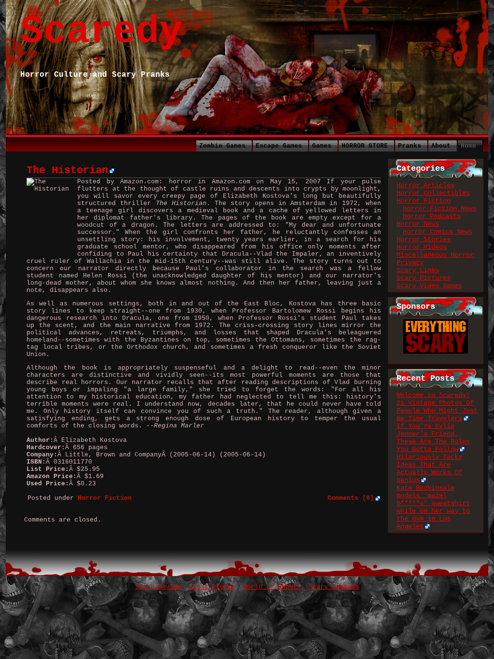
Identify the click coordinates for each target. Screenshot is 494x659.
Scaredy (101, 32)
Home (468, 146)
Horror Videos (422, 247)
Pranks (409, 146)
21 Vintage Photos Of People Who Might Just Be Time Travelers (437, 410)
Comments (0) (351, 498)
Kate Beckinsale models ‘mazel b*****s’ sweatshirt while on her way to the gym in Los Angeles (433, 507)
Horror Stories (424, 239)
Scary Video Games (429, 285)
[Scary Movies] (435, 323)
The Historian (67, 171)
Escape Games (279, 146)
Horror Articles (425, 185)
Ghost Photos (212, 586)
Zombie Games (222, 146)
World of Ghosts (272, 586)
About (441, 146)
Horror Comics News (437, 231)
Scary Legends (334, 586)
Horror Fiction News (439, 208)
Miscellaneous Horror (435, 255)
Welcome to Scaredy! (433, 395)
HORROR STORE (365, 146)
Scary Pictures (424, 278)
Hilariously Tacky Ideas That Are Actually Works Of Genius (429, 468)
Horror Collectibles (433, 193)
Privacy (410, 262)
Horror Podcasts (432, 216)
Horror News (418, 224)
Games (321, 146)
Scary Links (418, 270)
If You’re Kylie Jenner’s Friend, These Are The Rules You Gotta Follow (433, 437)
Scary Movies (158, 586)
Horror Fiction (424, 201)
